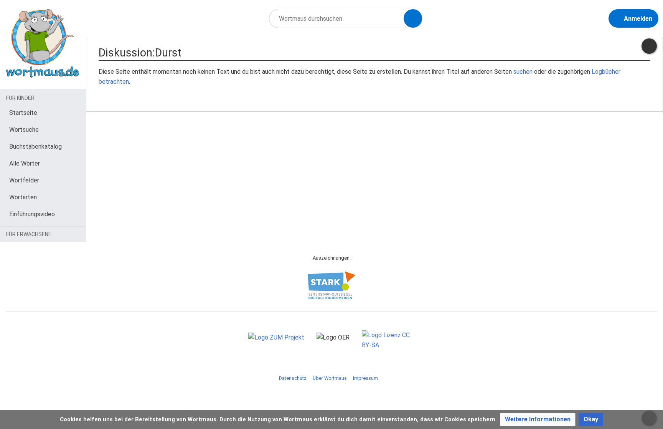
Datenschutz (293, 378)
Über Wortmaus (330, 378)
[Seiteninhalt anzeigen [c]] (649, 46)
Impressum (365, 378)
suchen (523, 71)
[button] (538, 419)
